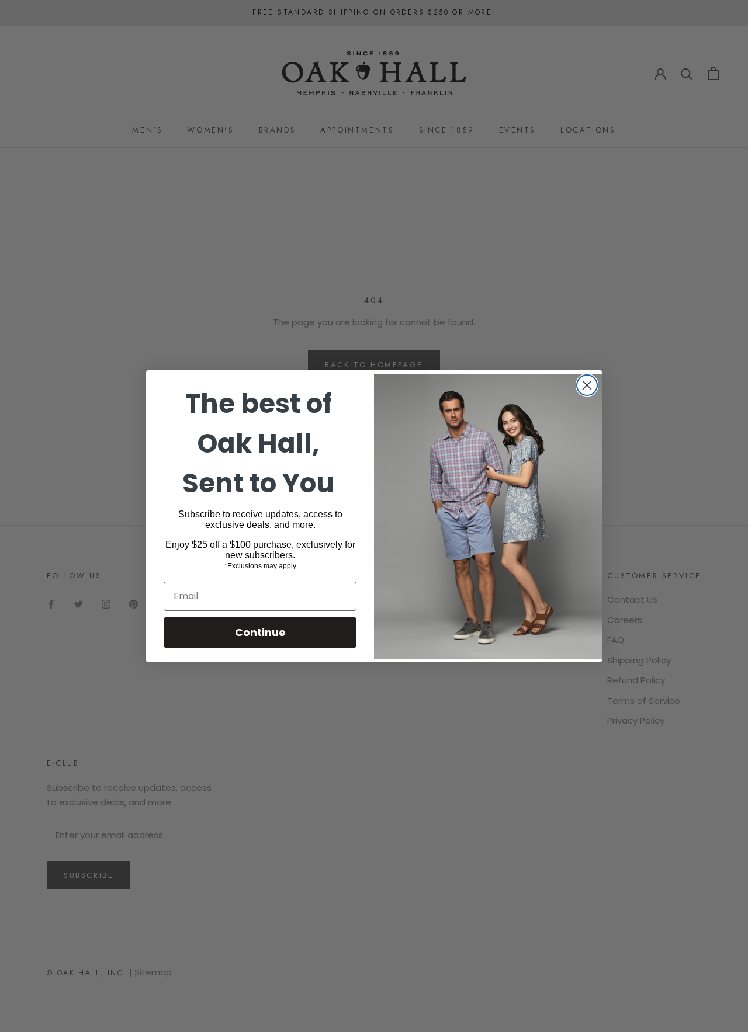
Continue (260, 632)
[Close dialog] (587, 385)
